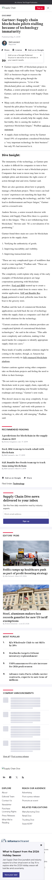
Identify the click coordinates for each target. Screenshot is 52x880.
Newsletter (6, 804)
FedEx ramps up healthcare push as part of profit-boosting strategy (25, 571)
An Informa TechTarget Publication (26, 2)
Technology (18, 483)
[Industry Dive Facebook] (10, 777)
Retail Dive (26, 815)
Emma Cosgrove (10, 442)
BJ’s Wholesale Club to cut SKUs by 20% (27, 644)
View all (6, 756)
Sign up (40, 8)
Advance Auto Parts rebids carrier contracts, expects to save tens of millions (28, 677)
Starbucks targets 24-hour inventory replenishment (24, 654)
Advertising (27, 792)
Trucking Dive (28, 819)
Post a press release (20, 756)
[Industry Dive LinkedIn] (4, 777)
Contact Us (7, 800)
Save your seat (11, 875)
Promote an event (30, 800)
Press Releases (8, 815)
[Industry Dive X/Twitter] (16, 777)
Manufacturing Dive (31, 811)
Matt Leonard (14, 42)
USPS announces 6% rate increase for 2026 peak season (28, 665)
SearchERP (27, 823)
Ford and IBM (18, 285)
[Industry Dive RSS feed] (22, 777)
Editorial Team (8, 796)
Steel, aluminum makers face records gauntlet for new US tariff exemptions (25, 617)
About (4, 792)
